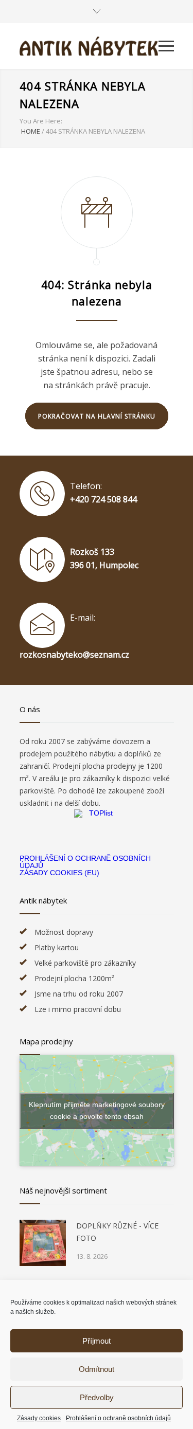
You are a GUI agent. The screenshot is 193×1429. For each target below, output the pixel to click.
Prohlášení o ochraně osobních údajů (118, 1418)
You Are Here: (41, 120)
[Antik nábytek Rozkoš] (89, 46)
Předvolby (97, 1397)
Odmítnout (96, 1369)
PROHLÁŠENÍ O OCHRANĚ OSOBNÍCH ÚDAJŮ (85, 862)
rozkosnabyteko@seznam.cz (74, 654)
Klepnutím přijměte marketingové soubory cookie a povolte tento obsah (97, 1110)
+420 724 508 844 (103, 499)
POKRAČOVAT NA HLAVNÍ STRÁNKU (96, 416)
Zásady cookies (39, 1418)
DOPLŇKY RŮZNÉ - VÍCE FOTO (117, 1232)
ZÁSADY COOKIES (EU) (59, 873)
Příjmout (96, 1340)
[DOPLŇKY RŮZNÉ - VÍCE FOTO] (43, 1243)
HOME (30, 131)
